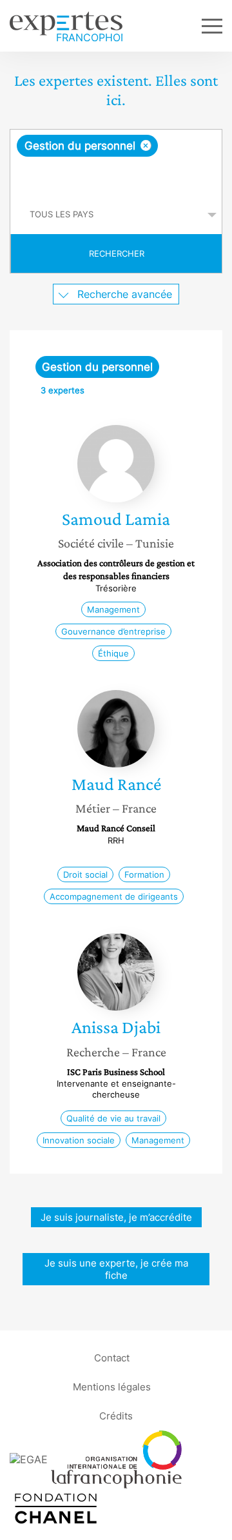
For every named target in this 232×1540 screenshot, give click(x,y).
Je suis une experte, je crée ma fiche (116, 1269)
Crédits (116, 1416)
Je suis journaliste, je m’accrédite (116, 1217)
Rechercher (116, 253)
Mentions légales (112, 1387)
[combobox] (116, 162)
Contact (112, 1358)
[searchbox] (117, 176)
